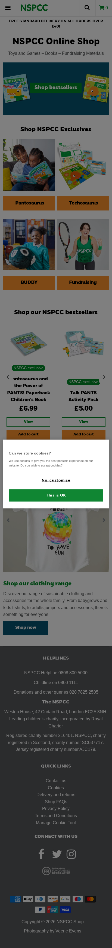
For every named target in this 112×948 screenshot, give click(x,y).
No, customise (56, 480)
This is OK (56, 495)
